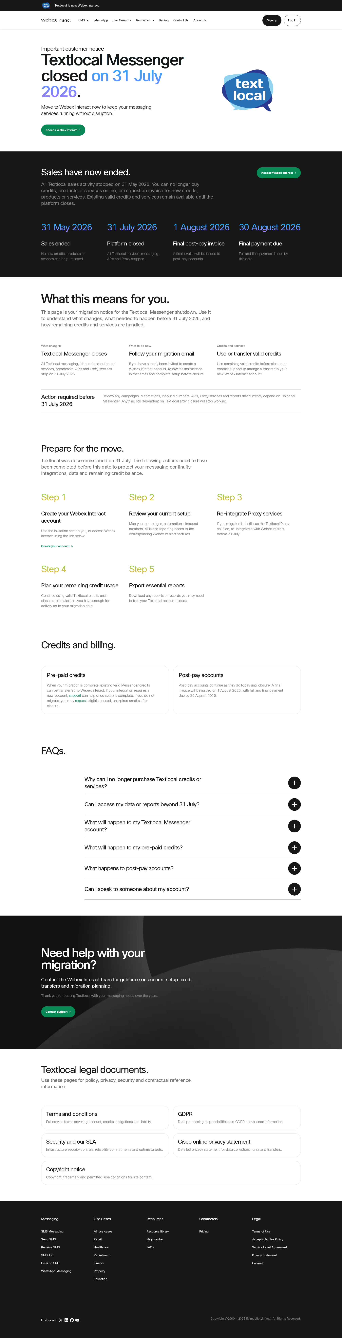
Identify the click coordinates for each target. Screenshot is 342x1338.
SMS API (47, 1255)
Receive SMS (50, 1247)
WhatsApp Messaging (56, 1271)
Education (100, 1279)
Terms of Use (261, 1231)
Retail (98, 1239)
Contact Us (181, 20)
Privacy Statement (264, 1255)
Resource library (158, 1231)
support (75, 696)
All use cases (103, 1231)
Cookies (257, 1263)
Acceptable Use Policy (267, 1239)
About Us (199, 20)
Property (99, 1271)
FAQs (150, 1247)
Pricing (164, 20)
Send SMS (48, 1239)
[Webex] (46, 5)
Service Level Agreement (269, 1247)
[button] (271, 20)
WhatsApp (101, 20)
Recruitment (102, 1255)
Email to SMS (50, 1263)
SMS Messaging (52, 1231)
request (81, 701)
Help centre (155, 1239)
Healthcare (101, 1247)
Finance (99, 1263)
